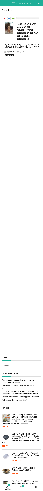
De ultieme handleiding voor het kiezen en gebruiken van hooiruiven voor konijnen (18, 387)
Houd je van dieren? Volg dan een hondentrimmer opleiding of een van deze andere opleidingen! (21, 392)
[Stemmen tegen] (9, 18)
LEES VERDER (9, 56)
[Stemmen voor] (13, 18)
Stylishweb (10, 52)
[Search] (39, 3)
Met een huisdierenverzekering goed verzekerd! (20, 397)
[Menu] (3, 3)
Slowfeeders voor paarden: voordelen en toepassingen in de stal (18, 381)
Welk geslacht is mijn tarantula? (14, 400)
